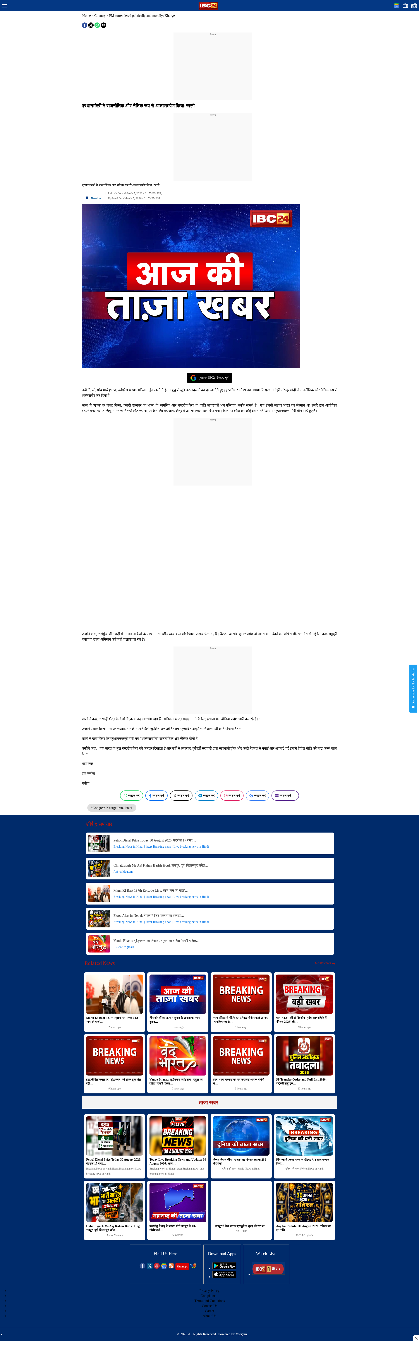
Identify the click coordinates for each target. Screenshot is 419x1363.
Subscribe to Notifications (413, 686)
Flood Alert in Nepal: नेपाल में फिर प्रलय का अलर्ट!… (148, 915)
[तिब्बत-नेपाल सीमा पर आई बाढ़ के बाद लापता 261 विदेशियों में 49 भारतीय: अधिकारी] (241, 1136)
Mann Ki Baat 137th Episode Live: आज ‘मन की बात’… (150, 890)
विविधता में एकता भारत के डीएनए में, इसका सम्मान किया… (302, 1161)
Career (209, 1311)
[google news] (164, 1267)
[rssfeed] (171, 1267)
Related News (100, 963)
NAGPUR (178, 1235)
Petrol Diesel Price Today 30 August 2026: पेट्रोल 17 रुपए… (154, 840)
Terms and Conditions (209, 1301)
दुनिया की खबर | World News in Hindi (241, 1168)
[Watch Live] (268, 1274)
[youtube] (157, 1267)
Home (86, 15)
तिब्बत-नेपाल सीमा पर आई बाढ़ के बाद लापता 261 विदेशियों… (239, 1161)
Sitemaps (182, 1266)
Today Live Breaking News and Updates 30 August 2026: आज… (177, 1161)
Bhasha (95, 198)
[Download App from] (224, 1268)
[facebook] (142, 1267)
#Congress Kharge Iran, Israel (112, 808)
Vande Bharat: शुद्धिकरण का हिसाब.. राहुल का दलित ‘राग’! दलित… (156, 940)
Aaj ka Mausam (123, 871)
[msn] (193, 1267)
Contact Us (209, 1306)
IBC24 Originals (123, 947)
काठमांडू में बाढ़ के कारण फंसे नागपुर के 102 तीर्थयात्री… (172, 1228)
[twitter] (150, 1267)
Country (100, 15)
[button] (4, 6)
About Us (209, 1316)
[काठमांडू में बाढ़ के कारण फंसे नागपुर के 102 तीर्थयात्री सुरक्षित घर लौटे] (177, 1202)
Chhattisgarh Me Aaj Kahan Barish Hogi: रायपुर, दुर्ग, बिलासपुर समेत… (160, 865)
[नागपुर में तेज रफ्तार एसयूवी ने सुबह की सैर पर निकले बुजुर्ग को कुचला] (241, 1202)
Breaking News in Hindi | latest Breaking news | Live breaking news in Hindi (161, 846)
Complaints (208, 1296)
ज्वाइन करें (133, 795)
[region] (213, 63)
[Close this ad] (416, 1338)
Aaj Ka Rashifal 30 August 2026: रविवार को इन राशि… (303, 1228)
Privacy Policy (209, 1291)
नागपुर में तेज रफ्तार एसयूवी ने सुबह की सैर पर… (241, 1226)
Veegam (241, 1334)
